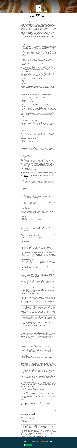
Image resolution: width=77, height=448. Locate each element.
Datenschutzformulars (24, 404)
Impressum (48, 1)
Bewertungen (35, 1)
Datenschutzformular (40, 289)
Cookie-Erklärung (26, 176)
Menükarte (30, 1)
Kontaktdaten (42, 1)
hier (51, 353)
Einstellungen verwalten (41, 441)
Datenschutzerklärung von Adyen (40, 227)
